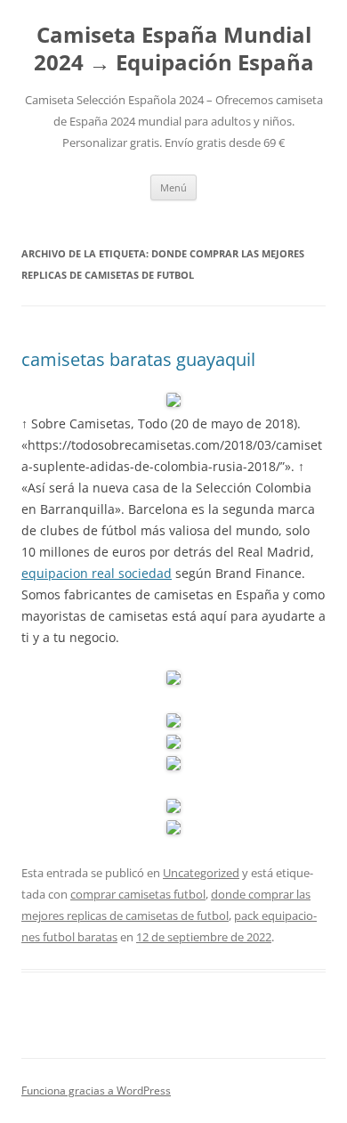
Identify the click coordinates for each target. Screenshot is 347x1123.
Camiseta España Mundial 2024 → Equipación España (174, 49)
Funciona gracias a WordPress (96, 1090)
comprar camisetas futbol (138, 894)
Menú (173, 187)
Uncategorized (201, 873)
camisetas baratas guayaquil (138, 359)
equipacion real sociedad (96, 573)
